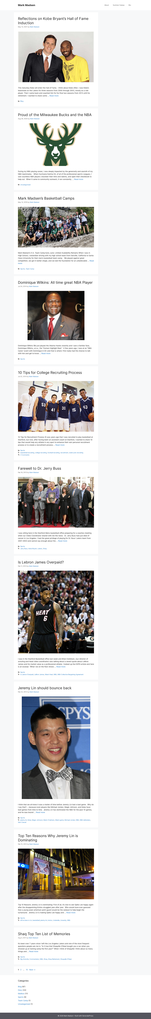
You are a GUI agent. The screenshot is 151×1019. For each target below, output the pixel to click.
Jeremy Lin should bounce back (44, 688)
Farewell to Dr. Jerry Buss (39, 468)
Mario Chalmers (48, 820)
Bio (130, 5)
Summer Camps (118, 5)
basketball (36, 920)
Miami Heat (49, 674)
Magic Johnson (37, 820)
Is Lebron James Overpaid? (41, 562)
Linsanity (63, 920)
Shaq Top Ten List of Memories (44, 934)
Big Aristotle (24, 959)
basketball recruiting (27, 452)
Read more (54, 96)
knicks (50, 920)
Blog (21, 101)
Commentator (34, 959)
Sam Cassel (22, 822)
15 (27, 970)
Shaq (45, 548)
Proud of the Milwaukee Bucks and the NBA (55, 115)
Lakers (40, 548)
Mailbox (21, 994)
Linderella (56, 920)
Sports (22, 269)
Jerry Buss (24, 548)
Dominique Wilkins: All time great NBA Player (55, 282)
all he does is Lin (26, 920)
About (106, 5)
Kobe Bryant (32, 548)
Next (32, 970)
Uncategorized (25, 185)
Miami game (59, 820)
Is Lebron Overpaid (26, 674)
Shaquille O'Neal (65, 959)
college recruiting (41, 452)
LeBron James (39, 674)
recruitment (64, 452)
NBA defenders (85, 820)
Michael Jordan (70, 820)
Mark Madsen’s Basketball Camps (46, 198)
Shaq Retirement (54, 959)
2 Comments (24, 455)
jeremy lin (23, 820)
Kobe (29, 820)
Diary (20, 990)
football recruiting (54, 452)
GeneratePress (87, 1016)
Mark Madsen (26, 5)
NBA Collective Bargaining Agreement (70, 674)
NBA (55, 674)
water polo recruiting (76, 452)
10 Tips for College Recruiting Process (50, 372)
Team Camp (30, 269)
